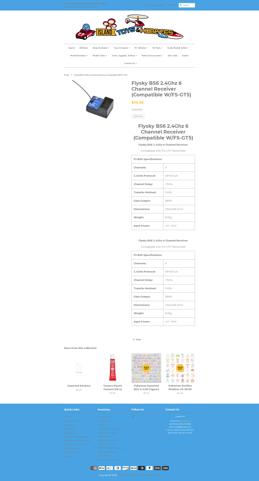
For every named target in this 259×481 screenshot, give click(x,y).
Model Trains (99, 55)
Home (66, 75)
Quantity (137, 109)
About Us (69, 429)
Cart (174, 5)
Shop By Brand (100, 48)
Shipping (68, 433)
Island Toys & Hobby (128, 475)
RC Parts (157, 48)
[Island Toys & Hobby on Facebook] (133, 417)
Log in (144, 5)
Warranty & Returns (74, 444)
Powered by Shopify (149, 475)
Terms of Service (72, 448)
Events (185, 55)
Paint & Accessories (152, 55)
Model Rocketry (78, 55)
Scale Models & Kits (177, 48)
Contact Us (129, 63)
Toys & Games (121, 48)
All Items (83, 48)
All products (70, 420)
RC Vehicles (140, 48)
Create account (158, 5)
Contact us (185, 421)
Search (71, 48)
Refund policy (71, 452)
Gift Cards (172, 55)
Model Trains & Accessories (112, 448)
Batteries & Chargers (108, 429)
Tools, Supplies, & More (124, 55)
